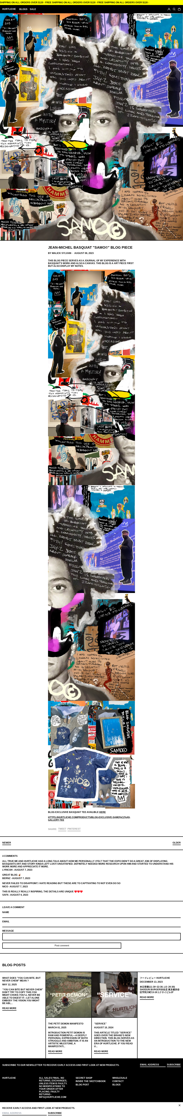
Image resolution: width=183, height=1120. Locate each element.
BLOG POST (82, 1084)
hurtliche (9, 9)
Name (5, 912)
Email (5, 921)
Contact (118, 1081)
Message (8, 931)
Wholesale (119, 1078)
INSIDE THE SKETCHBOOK (91, 1081)
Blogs (116, 1084)
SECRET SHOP (84, 1078)
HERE (102, 812)
